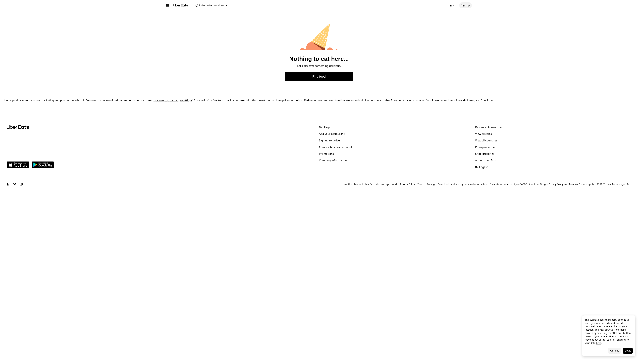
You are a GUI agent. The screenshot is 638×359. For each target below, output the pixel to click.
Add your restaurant (332, 134)
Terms (421, 184)
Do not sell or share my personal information (462, 184)
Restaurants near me (488, 127)
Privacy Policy (407, 184)
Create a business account (335, 147)
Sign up (465, 5)
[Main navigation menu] (168, 5)
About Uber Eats (485, 160)
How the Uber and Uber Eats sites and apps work (370, 184)
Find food (319, 76)
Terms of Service (578, 184)
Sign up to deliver (330, 140)
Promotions (326, 154)
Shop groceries (484, 154)
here (598, 343)
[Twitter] (14, 184)
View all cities (483, 134)
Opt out (614, 350)
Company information (333, 160)
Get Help (324, 127)
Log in (451, 5)
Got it (628, 350)
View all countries (486, 140)
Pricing (431, 184)
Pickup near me (485, 147)
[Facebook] (8, 184)
